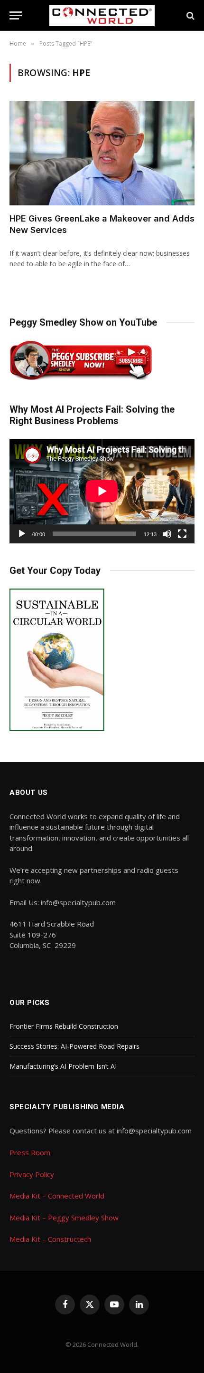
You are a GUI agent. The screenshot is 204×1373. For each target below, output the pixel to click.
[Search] (190, 15)
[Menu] (15, 15)
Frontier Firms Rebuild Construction (63, 1026)
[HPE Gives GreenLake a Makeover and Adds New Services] (102, 153)
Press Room (29, 1152)
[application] (102, 491)
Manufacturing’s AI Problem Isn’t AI (63, 1066)
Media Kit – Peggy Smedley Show (64, 1217)
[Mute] (167, 534)
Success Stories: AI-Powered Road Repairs (74, 1046)
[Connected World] (102, 15)
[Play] (22, 534)
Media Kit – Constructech (50, 1239)
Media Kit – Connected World (56, 1195)
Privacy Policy (31, 1174)
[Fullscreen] (182, 534)
